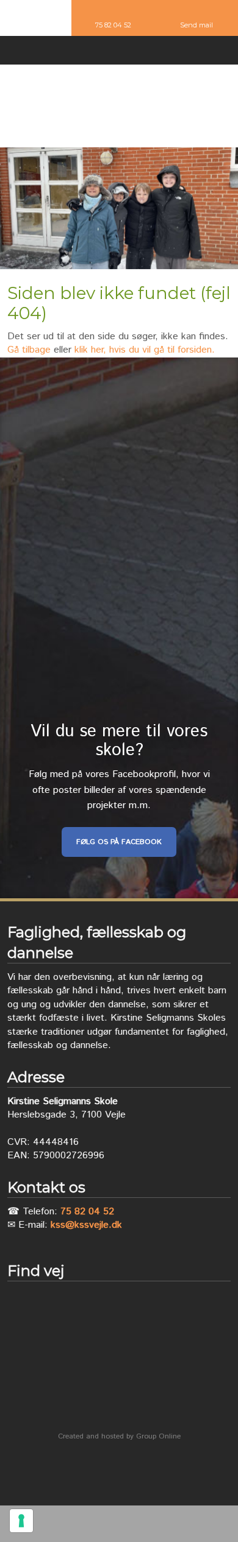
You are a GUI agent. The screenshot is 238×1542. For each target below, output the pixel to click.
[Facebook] (119, 52)
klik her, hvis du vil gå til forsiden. (144, 350)
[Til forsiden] (119, 106)
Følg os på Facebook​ (119, 842)
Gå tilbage (29, 350)
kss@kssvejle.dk (86, 1225)
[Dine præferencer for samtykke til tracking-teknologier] (21, 1520)
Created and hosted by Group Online (119, 1436)
